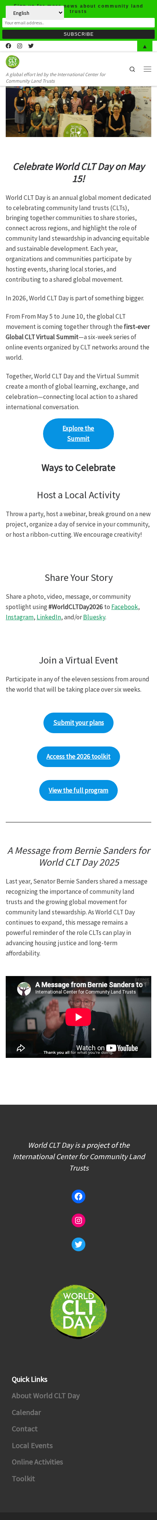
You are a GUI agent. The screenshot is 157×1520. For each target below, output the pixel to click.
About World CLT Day (46, 1395)
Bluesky (94, 617)
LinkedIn (49, 617)
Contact (25, 1428)
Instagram (20, 617)
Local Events (32, 1445)
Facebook (124, 607)
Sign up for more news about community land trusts (78, 8)
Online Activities (37, 1461)
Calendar (26, 1412)
